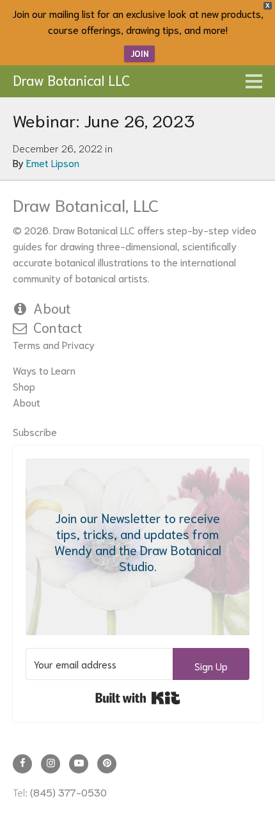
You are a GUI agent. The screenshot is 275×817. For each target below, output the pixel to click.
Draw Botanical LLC (71, 79)
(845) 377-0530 (68, 791)
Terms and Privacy (54, 344)
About (52, 307)
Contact (57, 327)
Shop (24, 385)
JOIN (139, 53)
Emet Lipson (52, 162)
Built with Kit (137, 697)
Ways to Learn (44, 369)
